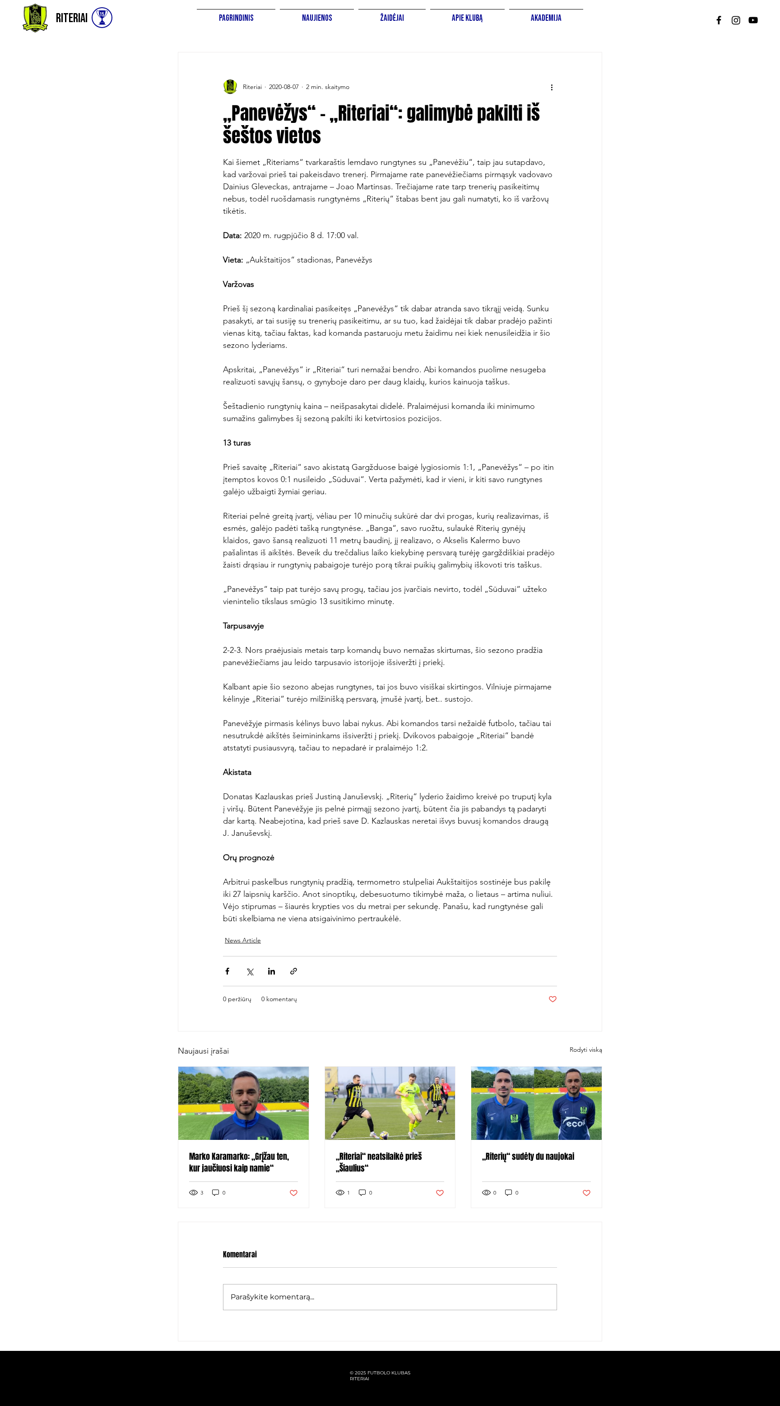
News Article (243, 940)
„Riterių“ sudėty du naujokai (528, 1156)
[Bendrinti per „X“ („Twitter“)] (249, 971)
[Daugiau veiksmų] (551, 86)
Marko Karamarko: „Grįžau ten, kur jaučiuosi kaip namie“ (239, 1162)
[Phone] (102, 17)
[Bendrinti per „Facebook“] (227, 971)
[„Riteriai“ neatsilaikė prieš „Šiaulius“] (390, 1103)
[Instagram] (736, 20)
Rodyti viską (586, 1049)
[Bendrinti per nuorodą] (293, 971)
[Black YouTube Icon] (753, 20)
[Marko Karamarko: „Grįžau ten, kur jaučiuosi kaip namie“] (243, 1103)
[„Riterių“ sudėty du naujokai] (536, 1103)
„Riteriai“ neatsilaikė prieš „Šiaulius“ (379, 1162)
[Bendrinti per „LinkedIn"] (271, 971)
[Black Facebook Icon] (718, 20)
